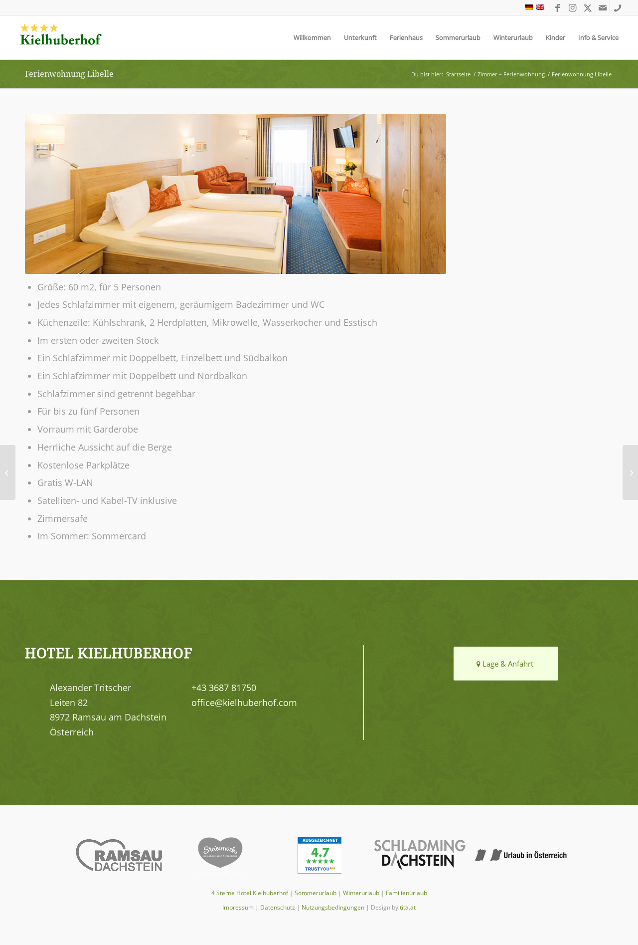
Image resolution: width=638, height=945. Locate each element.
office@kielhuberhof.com (244, 703)
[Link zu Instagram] (572, 7)
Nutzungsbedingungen (333, 907)
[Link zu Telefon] (617, 7)
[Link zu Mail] (602, 7)
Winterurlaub (361, 893)
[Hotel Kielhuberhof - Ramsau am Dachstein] (61, 37)
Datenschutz (277, 907)
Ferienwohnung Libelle (69, 73)
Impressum (238, 907)
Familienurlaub (406, 893)
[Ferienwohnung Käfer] (630, 472)
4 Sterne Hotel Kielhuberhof (249, 893)
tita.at (408, 907)
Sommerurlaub (315, 893)
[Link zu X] (587, 7)
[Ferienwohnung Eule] (7, 472)
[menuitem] (312, 37)
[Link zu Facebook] (557, 7)
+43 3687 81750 (223, 688)
